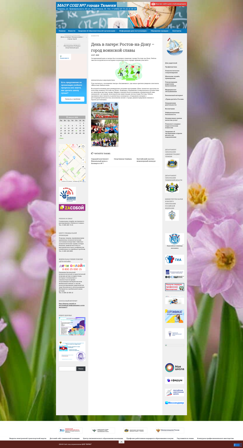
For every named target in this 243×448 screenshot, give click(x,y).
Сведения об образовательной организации (96, 31)
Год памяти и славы (185, 438)
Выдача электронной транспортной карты (27, 438)
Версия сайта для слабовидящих (170, 4)
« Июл (61, 138)
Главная (62, 31)
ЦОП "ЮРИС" (87, 444)
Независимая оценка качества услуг (173, 119)
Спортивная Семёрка (123, 159)
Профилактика (171, 67)
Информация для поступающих (133, 31)
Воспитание (170, 109)
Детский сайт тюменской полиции (65, 438)
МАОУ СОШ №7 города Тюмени (86, 5)
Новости (71, 31)
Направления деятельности (170, 104)
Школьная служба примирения (172, 77)
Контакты (176, 31)
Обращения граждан (159, 31)
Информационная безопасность (172, 113)
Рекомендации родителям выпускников (171, 84)
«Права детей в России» (174, 99)
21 (76, 131)
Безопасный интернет (174, 95)
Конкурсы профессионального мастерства (215, 438)
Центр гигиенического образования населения (103, 438)
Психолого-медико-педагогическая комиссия (173, 126)
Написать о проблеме (72, 99)
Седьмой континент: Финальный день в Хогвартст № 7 (100, 161)
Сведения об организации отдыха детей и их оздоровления (173, 134)
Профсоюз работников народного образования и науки (149, 438)
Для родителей (171, 63)
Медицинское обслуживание (171, 90)
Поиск (80, 369)
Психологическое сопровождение (172, 71)
